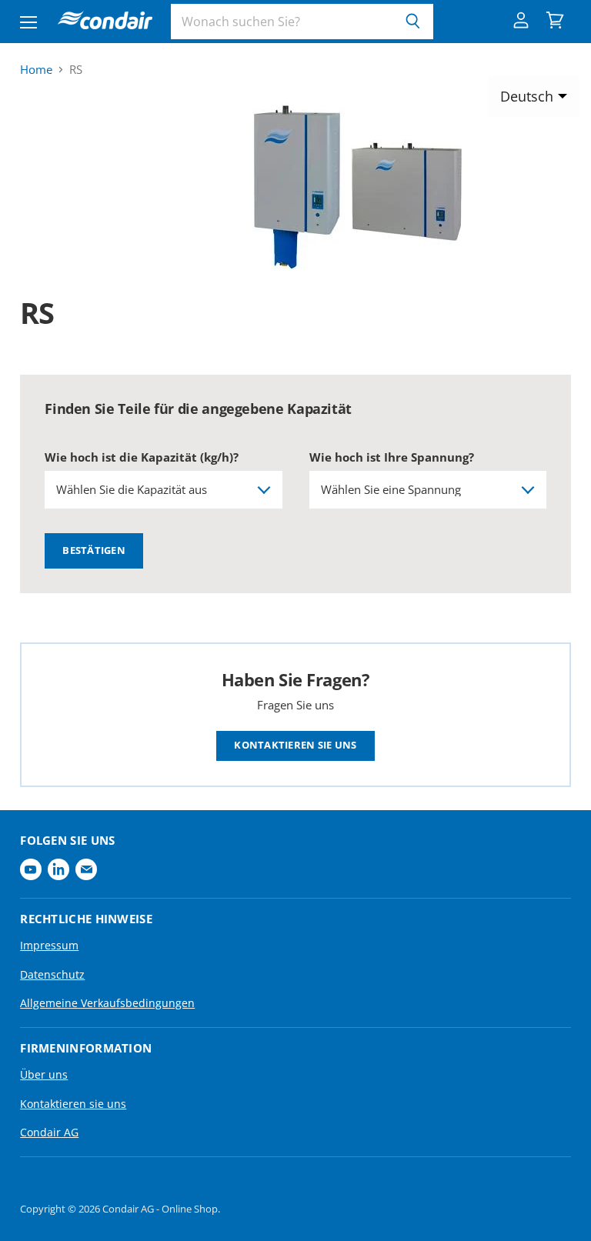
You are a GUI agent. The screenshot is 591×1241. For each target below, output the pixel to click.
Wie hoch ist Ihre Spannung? (391, 457)
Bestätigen (93, 550)
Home (36, 69)
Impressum (49, 945)
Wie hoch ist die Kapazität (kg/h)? (142, 457)
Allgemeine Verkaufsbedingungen (107, 1003)
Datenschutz (52, 974)
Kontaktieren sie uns (295, 745)
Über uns (44, 1074)
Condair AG (49, 1132)
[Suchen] (412, 21)
